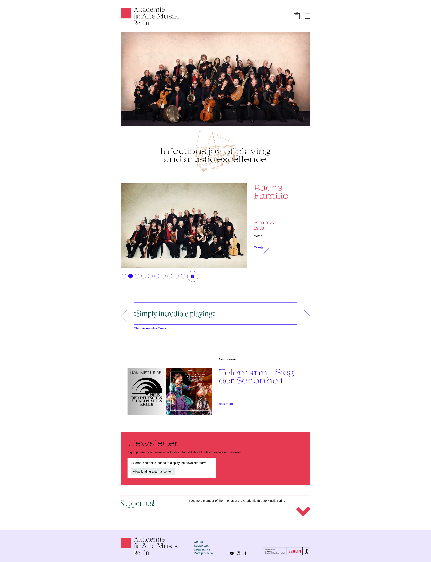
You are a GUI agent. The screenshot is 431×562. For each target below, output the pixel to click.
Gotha (258, 236)
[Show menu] (307, 16)
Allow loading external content (153, 471)
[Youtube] (232, 553)
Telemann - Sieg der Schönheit (256, 376)
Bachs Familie (271, 191)
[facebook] (245, 553)
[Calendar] (296, 15)
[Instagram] (239, 553)
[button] (124, 276)
